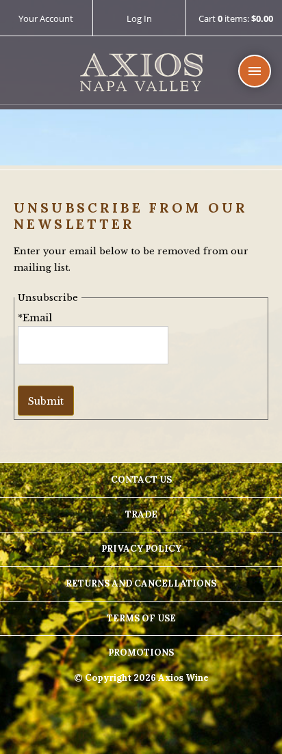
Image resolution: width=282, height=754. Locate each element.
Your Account (45, 18)
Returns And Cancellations (141, 583)
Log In (139, 18)
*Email (35, 318)
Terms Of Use (141, 618)
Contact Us (141, 479)
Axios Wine (141, 72)
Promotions (141, 652)
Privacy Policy (141, 548)
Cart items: (235, 19)
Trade (141, 514)
